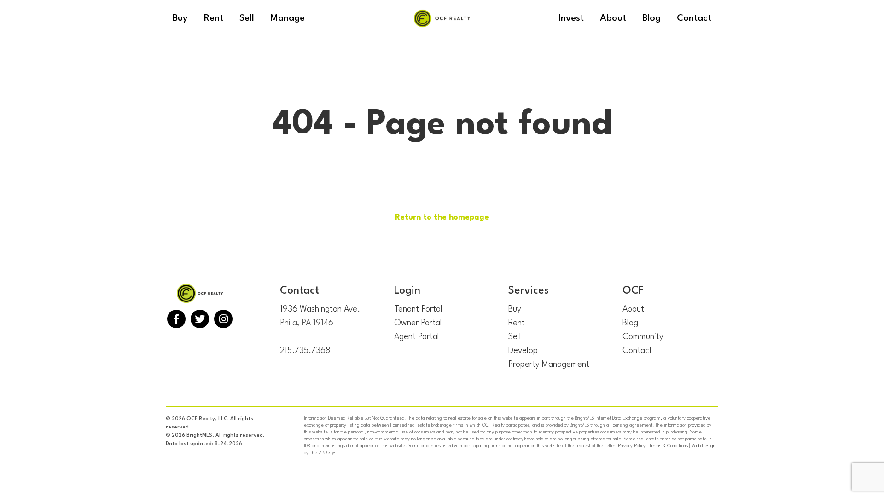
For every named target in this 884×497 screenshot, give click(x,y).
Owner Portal (418, 323)
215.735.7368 (305, 351)
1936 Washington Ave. (320, 309)
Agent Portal (416, 337)
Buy (514, 309)
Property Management (548, 364)
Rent (516, 323)
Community (642, 337)
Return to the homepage (442, 217)
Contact (637, 351)
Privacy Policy (632, 446)
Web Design (703, 446)
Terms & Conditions (668, 446)
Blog (630, 323)
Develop (523, 351)
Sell (514, 337)
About (633, 309)
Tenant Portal (418, 309)
